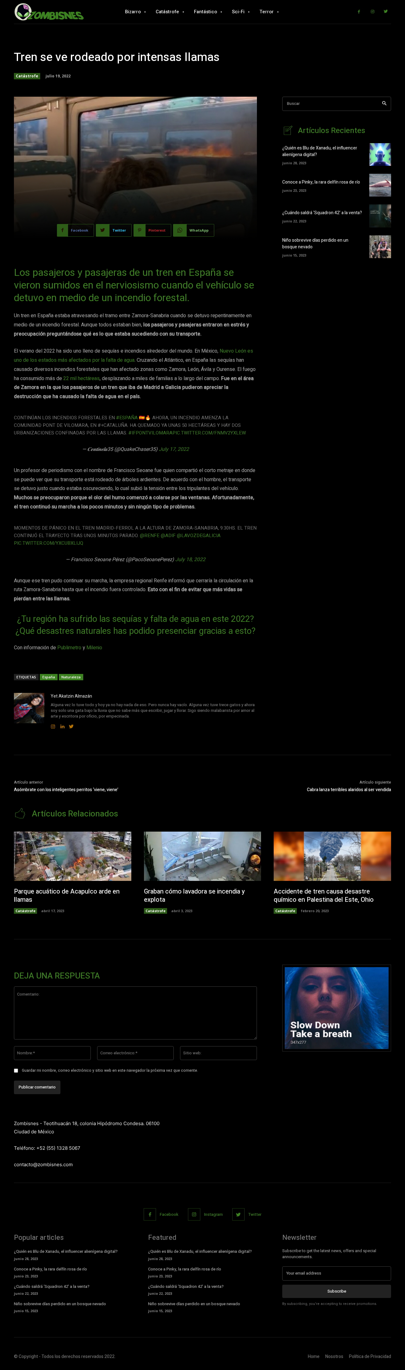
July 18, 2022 (190, 559)
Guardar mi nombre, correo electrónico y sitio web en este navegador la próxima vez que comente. (110, 1070)
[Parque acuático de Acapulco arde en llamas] (72, 856)
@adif (168, 535)
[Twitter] (386, 12)
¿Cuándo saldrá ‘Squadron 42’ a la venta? (322, 212)
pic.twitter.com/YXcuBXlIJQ (48, 543)
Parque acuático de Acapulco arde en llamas (67, 895)
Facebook (169, 1214)
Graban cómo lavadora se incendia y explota (194, 895)
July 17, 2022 (174, 449)
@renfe (149, 535)
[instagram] (53, 725)
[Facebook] (359, 12)
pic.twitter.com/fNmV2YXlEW (209, 432)
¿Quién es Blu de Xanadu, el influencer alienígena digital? (66, 1251)
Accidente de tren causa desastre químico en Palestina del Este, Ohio (324, 895)
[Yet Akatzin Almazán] (29, 711)
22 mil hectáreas (81, 378)
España (48, 677)
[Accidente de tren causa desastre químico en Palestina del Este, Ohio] (332, 856)
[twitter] (71, 725)
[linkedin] (62, 725)
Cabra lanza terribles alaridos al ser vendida (349, 789)
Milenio (94, 648)
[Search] (384, 104)
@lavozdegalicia (199, 535)
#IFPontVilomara (150, 432)
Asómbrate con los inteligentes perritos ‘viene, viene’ (66, 789)
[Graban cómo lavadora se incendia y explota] (202, 856)
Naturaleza (71, 677)
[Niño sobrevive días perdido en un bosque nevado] (380, 246)
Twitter (254, 1214)
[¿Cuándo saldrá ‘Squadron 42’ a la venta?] (380, 215)
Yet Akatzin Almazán (71, 696)
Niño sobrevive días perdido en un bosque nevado (60, 1304)
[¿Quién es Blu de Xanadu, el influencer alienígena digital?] (380, 154)
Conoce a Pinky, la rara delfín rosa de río (321, 182)
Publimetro (69, 648)
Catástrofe (27, 76)
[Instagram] (372, 12)
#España (127, 417)
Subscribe (336, 1291)
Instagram (213, 1214)
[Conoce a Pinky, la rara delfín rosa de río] (380, 185)
